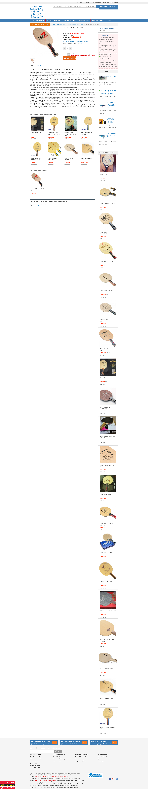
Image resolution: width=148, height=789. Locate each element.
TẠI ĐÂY (81, 43)
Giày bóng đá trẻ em (38, 20)
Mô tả (32, 65)
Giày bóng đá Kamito (69, 20)
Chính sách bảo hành (35, 761)
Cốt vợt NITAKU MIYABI (106, 669)
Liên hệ (109, 20)
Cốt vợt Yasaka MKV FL (106, 261)
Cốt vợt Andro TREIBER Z (107, 290)
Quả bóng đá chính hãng (53, 20)
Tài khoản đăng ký (102, 756)
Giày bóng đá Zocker (97, 20)
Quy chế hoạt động (34, 763)
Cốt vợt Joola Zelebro (106, 552)
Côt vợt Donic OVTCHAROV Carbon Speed (71, 134)
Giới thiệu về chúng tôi (35, 759)
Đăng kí (57, 751)
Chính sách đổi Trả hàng (59, 759)
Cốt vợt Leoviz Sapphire (106, 581)
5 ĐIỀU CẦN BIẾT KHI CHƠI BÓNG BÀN (111, 135)
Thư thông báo (101, 761)
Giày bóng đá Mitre (84, 20)
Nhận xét (39, 65)
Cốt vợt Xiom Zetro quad (106, 698)
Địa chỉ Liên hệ (56, 756)
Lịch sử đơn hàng (102, 759)
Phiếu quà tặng (79, 759)
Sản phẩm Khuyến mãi (80, 761)
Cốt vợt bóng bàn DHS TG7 (39, 205)
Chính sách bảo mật (35, 765)
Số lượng (65, 46)
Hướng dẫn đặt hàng (35, 767)
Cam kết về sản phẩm (35, 756)
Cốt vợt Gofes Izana (36, 132)
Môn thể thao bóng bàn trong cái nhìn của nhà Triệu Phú (111, 76)
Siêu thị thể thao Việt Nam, (64, 780)
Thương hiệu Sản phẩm (81, 756)
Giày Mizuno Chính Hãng (77, 780)
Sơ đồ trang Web (57, 761)
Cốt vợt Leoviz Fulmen (106, 174)
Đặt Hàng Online (70, 58)
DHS (71, 31)
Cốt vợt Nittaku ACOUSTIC (107, 203)
